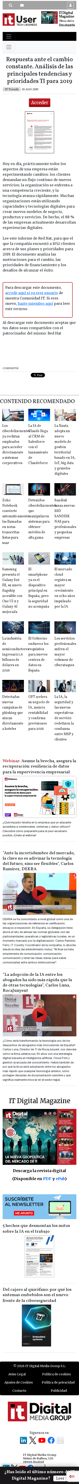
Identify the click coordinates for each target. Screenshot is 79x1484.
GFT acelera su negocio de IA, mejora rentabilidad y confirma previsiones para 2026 (39, 713)
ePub (60, 1178)
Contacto (19, 1391)
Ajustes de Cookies (18, 1382)
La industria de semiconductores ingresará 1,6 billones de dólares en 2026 (15, 654)
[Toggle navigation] (9, 36)
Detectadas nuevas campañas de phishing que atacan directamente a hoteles (12, 713)
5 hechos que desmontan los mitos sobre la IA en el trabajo (36, 1229)
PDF (47, 1178)
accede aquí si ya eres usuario (31, 293)
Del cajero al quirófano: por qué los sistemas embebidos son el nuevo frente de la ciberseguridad (37, 1295)
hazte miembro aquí (35, 303)
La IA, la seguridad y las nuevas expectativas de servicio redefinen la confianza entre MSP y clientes (64, 718)
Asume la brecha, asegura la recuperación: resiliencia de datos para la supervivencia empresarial (39, 766)
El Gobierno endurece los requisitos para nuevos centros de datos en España (38, 654)
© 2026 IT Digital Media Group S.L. (39, 1366)
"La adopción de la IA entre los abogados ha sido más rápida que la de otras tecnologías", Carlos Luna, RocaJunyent (37, 983)
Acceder (39, 102)
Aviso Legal (17, 1374)
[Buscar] (10, 5)
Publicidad (59, 1391)
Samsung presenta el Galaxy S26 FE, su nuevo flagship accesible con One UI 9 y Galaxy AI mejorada (12, 590)
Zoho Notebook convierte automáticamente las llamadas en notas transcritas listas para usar (15, 521)
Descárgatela (67, 25)
